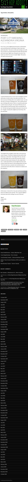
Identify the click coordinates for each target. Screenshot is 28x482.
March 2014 (3, 461)
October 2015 (4, 415)
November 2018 (4, 324)
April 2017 (3, 371)
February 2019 (4, 317)
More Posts (14, 220)
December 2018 (4, 322)
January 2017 (3, 378)
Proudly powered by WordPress (6, 480)
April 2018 (3, 341)
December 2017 (4, 351)
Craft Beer (10, 229)
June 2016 (3, 395)
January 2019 (3, 319)
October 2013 (4, 474)
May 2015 (3, 427)
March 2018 (3, 344)
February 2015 (4, 434)
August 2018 (3, 331)
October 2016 (4, 385)
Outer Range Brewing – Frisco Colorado (9, 255)
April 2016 (3, 400)
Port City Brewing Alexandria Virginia (12, 39)
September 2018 (4, 329)
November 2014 (4, 442)
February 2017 (4, 376)
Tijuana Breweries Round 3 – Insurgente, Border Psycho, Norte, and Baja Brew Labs (13, 288)
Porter (25, 229)
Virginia (3, 231)
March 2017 (3, 373)
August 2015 (3, 420)
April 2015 (3, 430)
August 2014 (3, 449)
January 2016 (3, 407)
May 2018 (3, 339)
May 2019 (3, 309)
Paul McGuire (16, 206)
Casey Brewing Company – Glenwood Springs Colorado (12, 257)
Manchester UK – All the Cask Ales (15, 272)
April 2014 (3, 459)
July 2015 (3, 422)
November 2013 (4, 471)
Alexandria (4, 229)
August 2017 (3, 361)
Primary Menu (26, 7)
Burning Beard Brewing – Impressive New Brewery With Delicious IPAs (11, 284)
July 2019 (3, 304)
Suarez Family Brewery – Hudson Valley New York (11, 252)
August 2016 (3, 390)
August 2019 (3, 302)
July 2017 (3, 363)
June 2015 (3, 425)
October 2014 (4, 444)
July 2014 (3, 452)
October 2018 (4, 326)
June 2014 (3, 454)
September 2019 (4, 299)
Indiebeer (17, 229)
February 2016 (4, 405)
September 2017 (4, 358)
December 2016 (4, 380)
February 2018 (4, 346)
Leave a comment (12, 43)
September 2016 (4, 388)
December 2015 (4, 410)
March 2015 (3, 432)
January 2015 (3, 437)
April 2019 (3, 312)
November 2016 (4, 383)
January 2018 (3, 349)
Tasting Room (4, 35)
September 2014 (4, 447)
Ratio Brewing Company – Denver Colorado (10, 263)
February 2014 (4, 464)
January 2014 (3, 466)
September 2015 (4, 417)
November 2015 (4, 412)
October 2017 (4, 356)
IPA (21, 229)
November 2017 (4, 353)
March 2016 (3, 403)
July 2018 (3, 334)
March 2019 (3, 314)
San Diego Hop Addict (7, 7)
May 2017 (3, 368)
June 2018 (3, 336)
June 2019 (3, 307)
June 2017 (3, 366)
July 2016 (3, 393)
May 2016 (3, 398)
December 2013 (4, 469)
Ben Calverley (4, 272)
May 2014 (3, 457)
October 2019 (4, 297)
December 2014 (4, 439)
